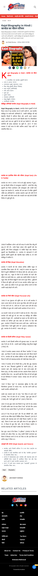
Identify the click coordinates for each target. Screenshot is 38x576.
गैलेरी (3, 543)
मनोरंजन (4, 524)
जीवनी (9, 20)
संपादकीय (22, 519)
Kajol (4, 470)
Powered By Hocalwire (19, 569)
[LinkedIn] (21, 67)
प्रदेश (3, 519)
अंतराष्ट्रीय (4, 516)
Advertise (14, 555)
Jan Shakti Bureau (16, 478)
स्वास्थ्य (4, 531)
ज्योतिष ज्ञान (5, 536)
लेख (21, 516)
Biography (12, 470)
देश (2, 513)
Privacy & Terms (28, 551)
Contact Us (16, 551)
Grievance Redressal (19, 560)
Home (4, 20)
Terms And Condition (26, 555)
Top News (23, 536)
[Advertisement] (19, 155)
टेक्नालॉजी (22, 528)
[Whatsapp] (17, 67)
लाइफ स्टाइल (5, 528)
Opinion (22, 539)
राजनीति (22, 513)
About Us (7, 551)
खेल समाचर (23, 524)
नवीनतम (22, 543)
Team (6, 555)
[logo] (16, 7)
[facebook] (9, 67)
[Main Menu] (4, 7)
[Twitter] (13, 67)
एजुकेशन (22, 531)
